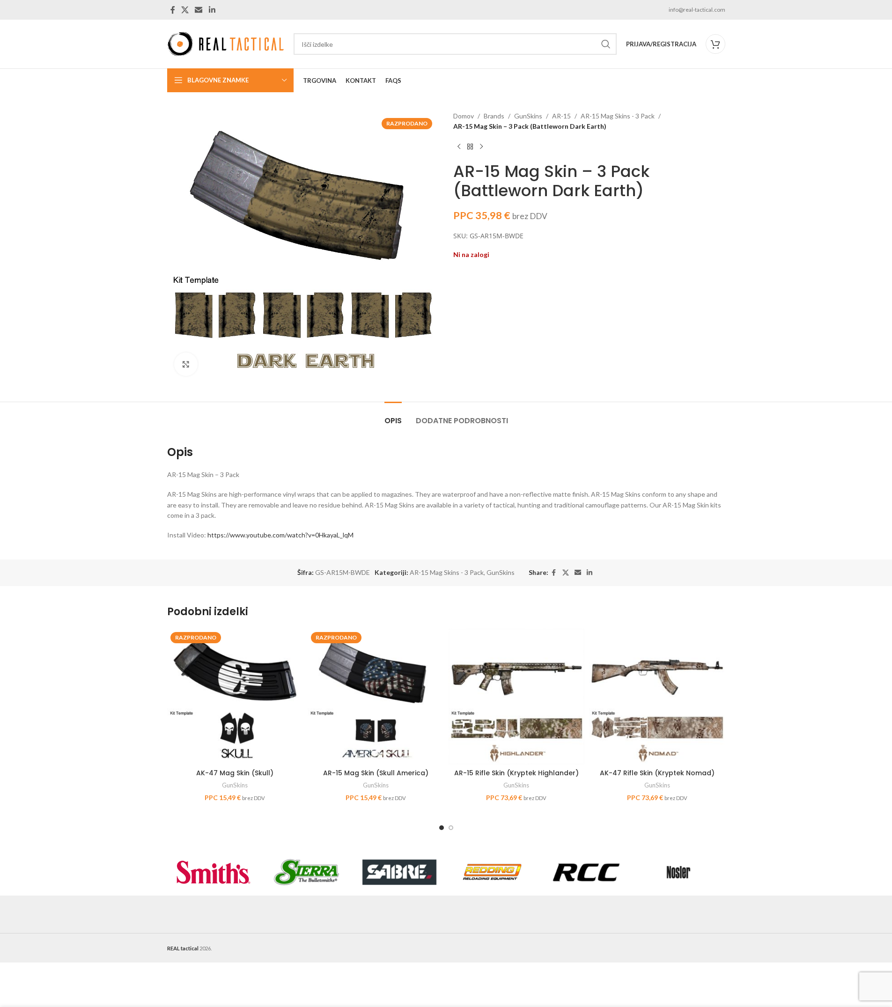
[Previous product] (458, 147)
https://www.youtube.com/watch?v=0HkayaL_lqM (280, 535)
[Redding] (492, 872)
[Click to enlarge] (186, 364)
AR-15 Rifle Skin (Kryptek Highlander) (516, 773)
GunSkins (528, 116)
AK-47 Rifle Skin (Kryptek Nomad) (657, 773)
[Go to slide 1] (441, 827)
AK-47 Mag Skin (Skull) (234, 773)
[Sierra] (306, 872)
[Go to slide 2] (451, 827)
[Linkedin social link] (212, 10)
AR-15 (561, 116)
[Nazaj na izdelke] (470, 147)
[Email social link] (199, 10)
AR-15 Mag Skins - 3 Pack (618, 116)
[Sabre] (399, 872)
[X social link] (185, 10)
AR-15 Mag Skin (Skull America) (375, 773)
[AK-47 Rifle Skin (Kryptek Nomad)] (657, 697)
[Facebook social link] (172, 10)
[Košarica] (715, 44)
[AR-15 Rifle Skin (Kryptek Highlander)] (517, 697)
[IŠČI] (606, 44)
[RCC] (585, 872)
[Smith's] (213, 872)
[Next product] (481, 147)
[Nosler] (678, 872)
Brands (494, 116)
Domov (463, 116)
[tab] (393, 416)
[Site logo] (225, 43)
